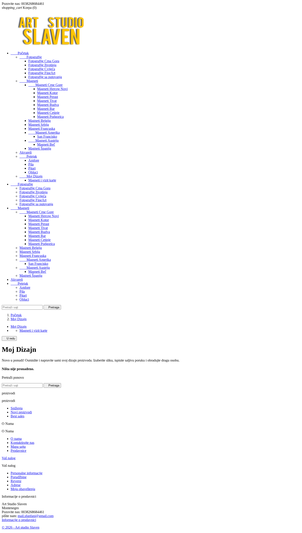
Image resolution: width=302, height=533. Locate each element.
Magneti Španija (39, 148)
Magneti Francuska (41, 128)
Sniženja (17, 408)
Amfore (33, 160)
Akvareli (25, 152)
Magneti (28, 81)
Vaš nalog (8, 458)
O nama (16, 439)
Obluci (33, 172)
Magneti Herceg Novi (52, 89)
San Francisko (47, 136)
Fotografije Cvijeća (41, 69)
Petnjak (28, 156)
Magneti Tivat (47, 101)
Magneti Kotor (47, 93)
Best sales (17, 416)
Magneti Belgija (39, 120)
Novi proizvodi (21, 412)
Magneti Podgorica (50, 117)
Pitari (32, 168)
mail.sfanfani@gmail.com (36, 516)
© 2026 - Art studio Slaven (20, 527)
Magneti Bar (46, 109)
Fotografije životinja (42, 65)
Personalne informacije (26, 473)
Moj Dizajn (30, 176)
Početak (20, 53)
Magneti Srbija (38, 124)
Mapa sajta (18, 446)
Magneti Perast (47, 97)
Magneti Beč (46, 144)
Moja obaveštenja (23, 489)
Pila (31, 164)
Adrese (16, 485)
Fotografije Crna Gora (43, 61)
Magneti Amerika (44, 132)
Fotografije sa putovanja (45, 77)
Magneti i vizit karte (42, 180)
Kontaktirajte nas (22, 442)
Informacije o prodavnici (19, 520)
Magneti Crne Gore (45, 85)
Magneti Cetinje (48, 113)
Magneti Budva (48, 105)
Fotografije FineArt (41, 73)
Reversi (16, 481)
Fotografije (30, 57)
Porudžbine (19, 477)
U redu (9, 338)
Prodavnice (18, 450)
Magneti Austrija (43, 140)
